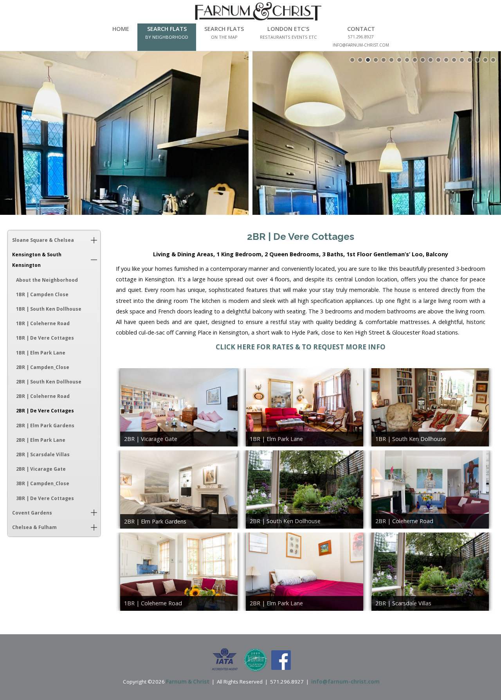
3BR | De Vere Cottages (45, 498)
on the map (224, 37)
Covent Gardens (32, 512)
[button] (94, 240)
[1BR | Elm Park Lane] (304, 407)
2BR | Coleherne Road (43, 396)
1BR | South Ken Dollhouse (48, 309)
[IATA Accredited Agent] (225, 659)
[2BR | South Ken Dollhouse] (304, 489)
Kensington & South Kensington (36, 259)
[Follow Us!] (281, 659)
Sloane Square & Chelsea (43, 240)
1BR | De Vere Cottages (45, 338)
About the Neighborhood (47, 280)
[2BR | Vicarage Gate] (179, 407)
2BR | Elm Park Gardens (45, 425)
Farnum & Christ (187, 681)
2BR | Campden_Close (42, 367)
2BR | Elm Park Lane (40, 440)
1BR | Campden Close (42, 294)
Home (120, 28)
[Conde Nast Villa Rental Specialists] (255, 659)
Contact (361, 28)
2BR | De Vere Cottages (45, 410)
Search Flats (167, 28)
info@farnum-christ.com (345, 681)
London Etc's (288, 28)
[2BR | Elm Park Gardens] (179, 489)
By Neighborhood (166, 37)
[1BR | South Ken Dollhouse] (430, 407)
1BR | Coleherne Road (43, 323)
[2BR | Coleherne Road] (430, 489)
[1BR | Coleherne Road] (179, 572)
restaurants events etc (288, 37)
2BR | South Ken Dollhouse (48, 381)
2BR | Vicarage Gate (41, 469)
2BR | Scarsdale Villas (43, 454)
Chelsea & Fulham (34, 527)
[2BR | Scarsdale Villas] (430, 572)
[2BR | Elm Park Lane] (304, 572)
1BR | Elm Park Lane (40, 352)
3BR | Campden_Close (42, 483)
